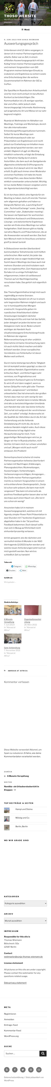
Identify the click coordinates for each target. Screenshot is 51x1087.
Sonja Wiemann (30, 40)
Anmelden (9, 1019)
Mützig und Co (22, 818)
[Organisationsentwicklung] (33, 610)
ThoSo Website (20, 16)
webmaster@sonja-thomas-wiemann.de (23, 956)
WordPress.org (11, 1036)
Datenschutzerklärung (14, 1077)
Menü (27, 29)
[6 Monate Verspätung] (12, 610)
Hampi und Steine (24, 809)
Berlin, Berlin (22, 826)
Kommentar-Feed (12, 1030)
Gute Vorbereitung (12, 647)
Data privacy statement (15, 983)
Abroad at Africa (18, 671)
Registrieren (10, 1014)
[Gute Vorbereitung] (12, 638)
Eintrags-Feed (11, 1025)
